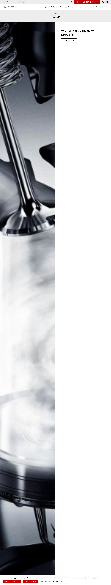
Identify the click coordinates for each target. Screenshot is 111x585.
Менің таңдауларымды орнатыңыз (52, 581)
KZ (107, 2)
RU (103, 2)
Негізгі (55, 13)
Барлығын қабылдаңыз (12, 581)
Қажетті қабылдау (30, 581)
